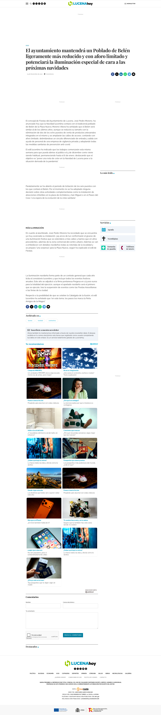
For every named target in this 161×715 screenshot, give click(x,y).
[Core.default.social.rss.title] (45, 4)
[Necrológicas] (117, 238)
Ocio (27, 45)
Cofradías (65, 673)
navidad (40, 320)
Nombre (28, 602)
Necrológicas (117, 673)
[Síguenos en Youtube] (42, 4)
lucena (30, 320)
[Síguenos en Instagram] (39, 4)
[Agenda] (117, 229)
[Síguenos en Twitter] (36, 4)
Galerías (128, 673)
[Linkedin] (121, 74)
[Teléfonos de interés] (127, 247)
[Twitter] (117, 74)
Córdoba (92, 673)
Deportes (75, 673)
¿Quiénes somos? (60, 677)
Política (32, 673)
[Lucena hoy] (80, 666)
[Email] (133, 74)
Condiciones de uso (75, 677)
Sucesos (41, 673)
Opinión (84, 673)
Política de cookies (90, 677)
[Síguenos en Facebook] (34, 4)
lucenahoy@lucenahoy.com (90, 698)
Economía (50, 673)
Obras (107, 673)
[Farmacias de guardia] (108, 247)
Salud (100, 673)
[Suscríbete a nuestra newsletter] (62, 334)
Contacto (103, 677)
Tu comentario (30, 611)
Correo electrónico (68, 602)
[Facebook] (112, 74)
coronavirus (52, 320)
